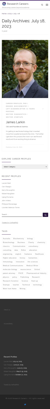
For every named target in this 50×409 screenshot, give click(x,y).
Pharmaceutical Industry (36, 273)
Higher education (10, 258)
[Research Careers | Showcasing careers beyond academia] (4, 3)
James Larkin (15, 122)
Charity (31, 242)
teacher (16, 285)
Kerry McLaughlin (8, 190)
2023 (10, 14)
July (14, 14)
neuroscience (25, 269)
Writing (22, 289)
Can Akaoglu (6, 187)
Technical (26, 285)
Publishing (24, 277)
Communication (19, 246)
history (22, 258)
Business (21, 242)
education (33, 250)
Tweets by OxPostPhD (10, 223)
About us (7, 310)
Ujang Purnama (7, 197)
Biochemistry (18, 238)
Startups (6, 285)
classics (6, 246)
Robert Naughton (8, 193)
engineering (7, 254)
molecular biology (10, 269)
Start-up (34, 281)
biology (30, 238)
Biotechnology (8, 242)
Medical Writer (32, 265)
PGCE (20, 273)
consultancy (33, 246)
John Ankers (6, 200)
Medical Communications (13, 265)
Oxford (37, 269)
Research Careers (19, 398)
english (18, 254)
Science (25, 281)
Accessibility (8, 324)
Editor (23, 250)
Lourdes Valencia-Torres (11, 207)
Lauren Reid (6, 183)
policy (14, 277)
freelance (28, 254)
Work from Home (10, 289)
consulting (7, 250)
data (16, 250)
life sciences (33, 262)
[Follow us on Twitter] (25, 404)
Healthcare (39, 254)
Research (36, 277)
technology (37, 285)
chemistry (41, 242)
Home (4, 14)
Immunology (8, 262)
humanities (33, 258)
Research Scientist (10, 281)
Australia (6, 238)
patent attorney (9, 273)
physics (6, 277)
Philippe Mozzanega (9, 204)
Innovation (20, 262)
